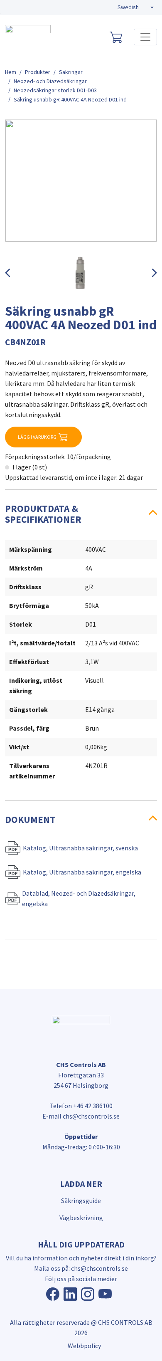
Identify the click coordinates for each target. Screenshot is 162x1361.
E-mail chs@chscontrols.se (81, 1116)
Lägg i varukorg (37, 437)
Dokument (30, 819)
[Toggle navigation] (145, 37)
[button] (135, 7)
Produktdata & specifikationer (43, 513)
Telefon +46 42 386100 (81, 1106)
